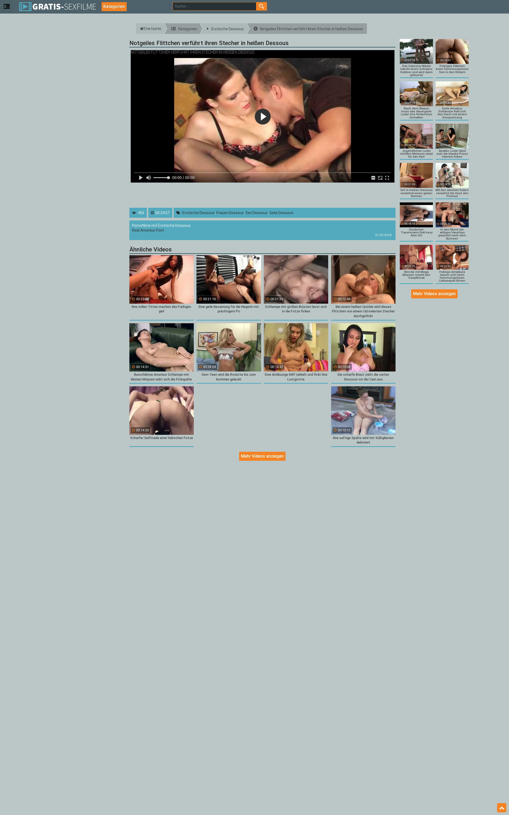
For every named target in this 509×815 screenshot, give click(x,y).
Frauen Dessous (230, 213)
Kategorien (114, 6)
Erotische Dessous (198, 213)
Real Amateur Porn (148, 230)
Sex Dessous (256, 213)
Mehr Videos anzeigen (262, 456)
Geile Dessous (281, 213)
